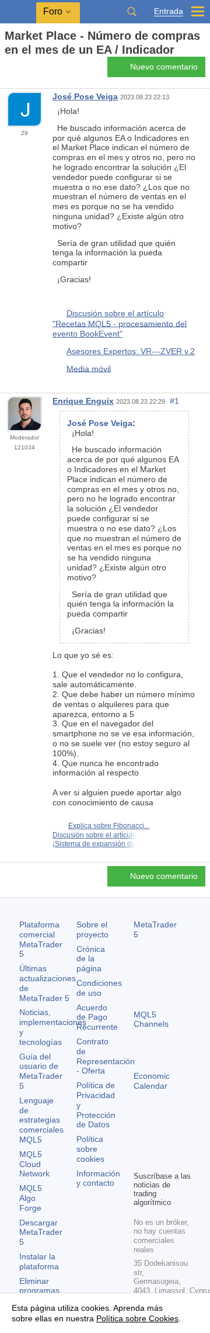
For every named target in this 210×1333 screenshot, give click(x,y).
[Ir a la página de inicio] (8, 70)
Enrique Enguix (83, 401)
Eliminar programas (39, 1286)
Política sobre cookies (90, 1149)
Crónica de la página (90, 959)
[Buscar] (132, 12)
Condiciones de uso (99, 988)
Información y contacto (98, 1178)
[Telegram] (159, 1141)
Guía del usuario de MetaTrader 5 (40, 1071)
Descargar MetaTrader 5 (40, 1232)
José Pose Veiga (85, 96)
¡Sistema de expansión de (93, 844)
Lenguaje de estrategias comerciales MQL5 (41, 1120)
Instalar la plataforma (39, 1261)
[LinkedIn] (159, 1160)
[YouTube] (141, 1160)
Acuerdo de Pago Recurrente (97, 1017)
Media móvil (88, 368)
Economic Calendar (152, 1080)
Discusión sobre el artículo (94, 835)
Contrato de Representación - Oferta (105, 1056)
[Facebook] (141, 1141)
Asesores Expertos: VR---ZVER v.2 (130, 351)
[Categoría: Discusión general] (22, 70)
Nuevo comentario (164, 66)
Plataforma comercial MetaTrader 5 (40, 939)
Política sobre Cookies (137, 1318)
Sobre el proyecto (92, 929)
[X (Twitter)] (178, 1141)
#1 (174, 401)
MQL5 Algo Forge (30, 1198)
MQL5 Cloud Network (34, 1164)
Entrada (168, 11)
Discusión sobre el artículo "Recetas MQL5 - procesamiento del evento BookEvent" (119, 323)
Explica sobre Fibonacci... (108, 826)
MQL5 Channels (151, 1019)
